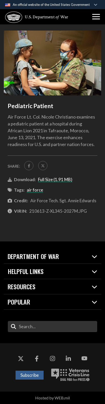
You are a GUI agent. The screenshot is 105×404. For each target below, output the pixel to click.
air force (35, 190)
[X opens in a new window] (20, 358)
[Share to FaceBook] (28, 165)
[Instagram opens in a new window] (52, 358)
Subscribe (29, 375)
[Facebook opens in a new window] (36, 358)
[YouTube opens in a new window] (84, 358)
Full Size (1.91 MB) (55, 179)
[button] (96, 17)
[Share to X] (42, 165)
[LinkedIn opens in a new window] (68, 358)
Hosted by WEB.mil (52, 397)
